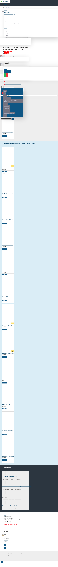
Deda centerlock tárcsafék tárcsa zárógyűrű (9, 505)
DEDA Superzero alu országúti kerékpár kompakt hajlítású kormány (8, 168)
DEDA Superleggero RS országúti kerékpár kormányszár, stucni (8, 404)
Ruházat (5, 28)
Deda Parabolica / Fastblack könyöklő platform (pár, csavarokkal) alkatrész (8, 379)
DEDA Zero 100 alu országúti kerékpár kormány (8, 245)
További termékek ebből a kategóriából (12, 143)
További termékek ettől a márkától (29, 143)
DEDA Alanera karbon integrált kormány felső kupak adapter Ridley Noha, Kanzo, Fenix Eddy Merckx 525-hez (8, 132)
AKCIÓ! (5, 10)
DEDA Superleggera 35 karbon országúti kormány (8, 219)
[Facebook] (5, 545)
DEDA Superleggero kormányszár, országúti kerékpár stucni (8, 456)
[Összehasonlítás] (4, 111)
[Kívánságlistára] (3, 112)
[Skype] (5, 548)
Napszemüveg (7, 12)
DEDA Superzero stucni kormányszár (8, 353)
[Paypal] (4, 558)
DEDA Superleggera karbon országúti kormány (8, 193)
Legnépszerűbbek (7, 467)
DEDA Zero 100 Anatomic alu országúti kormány (8, 271)
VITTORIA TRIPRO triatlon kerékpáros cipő (9, 476)
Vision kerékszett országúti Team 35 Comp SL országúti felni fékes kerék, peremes (16, 486)
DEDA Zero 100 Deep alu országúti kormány (8, 296)
